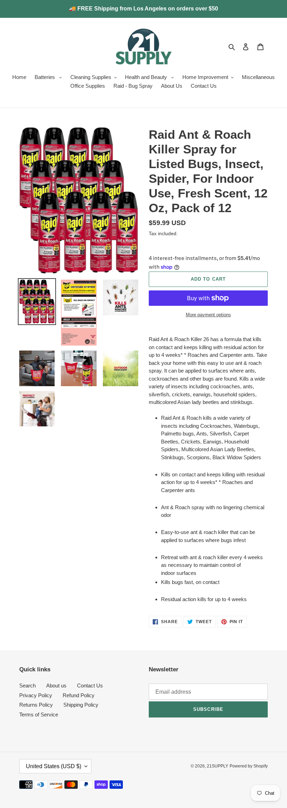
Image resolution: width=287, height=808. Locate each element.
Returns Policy (36, 705)
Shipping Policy (80, 705)
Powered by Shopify (249, 766)
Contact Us (90, 685)
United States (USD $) (53, 766)
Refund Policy (78, 695)
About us (56, 685)
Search (27, 685)
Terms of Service (38, 714)
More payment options (208, 314)
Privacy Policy (35, 695)
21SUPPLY (217, 766)
